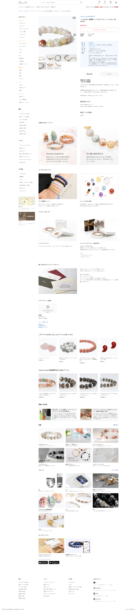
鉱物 (20, 70)
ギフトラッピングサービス (25, 159)
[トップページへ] (23, 3)
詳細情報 (109, 74)
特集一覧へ (115, 424)
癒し (48, 322)
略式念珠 (21, 58)
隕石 (20, 75)
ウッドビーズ (22, 46)
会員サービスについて (24, 156)
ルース (20, 49)
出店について (22, 188)
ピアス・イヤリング (23, 28)
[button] (40, 35)
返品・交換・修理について (25, 153)
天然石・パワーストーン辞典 (25, 182)
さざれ (20, 84)
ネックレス (21, 26)
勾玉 (20, 52)
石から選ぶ (21, 122)
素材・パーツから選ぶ (24, 116)
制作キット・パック (23, 102)
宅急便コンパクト (93, 44)
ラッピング (91, 46)
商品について (22, 148)
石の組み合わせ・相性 (24, 185)
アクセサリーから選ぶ (24, 113)
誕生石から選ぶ (22, 128)
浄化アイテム (22, 87)
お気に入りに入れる (100, 29)
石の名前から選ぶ (23, 589)
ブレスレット (22, 23)
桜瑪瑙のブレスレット (44, 327)
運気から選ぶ (22, 131)
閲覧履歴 (21, 176)
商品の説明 (89, 74)
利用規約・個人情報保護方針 (7, 609)
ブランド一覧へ (114, 470)
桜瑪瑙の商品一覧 (43, 325)
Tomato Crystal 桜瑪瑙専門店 (87, 16)
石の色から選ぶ (22, 125)
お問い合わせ (22, 162)
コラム (20, 179)
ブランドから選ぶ (23, 119)
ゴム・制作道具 (22, 99)
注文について (22, 151)
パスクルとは (22, 173)
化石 (20, 73)
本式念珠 (21, 61)
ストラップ (21, 37)
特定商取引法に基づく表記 (19, 609)
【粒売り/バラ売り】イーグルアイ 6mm (109, 358)
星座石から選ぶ (22, 133)
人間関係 (44, 322)
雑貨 (20, 90)
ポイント (21, 78)
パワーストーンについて (24, 145)
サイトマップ (22, 190)
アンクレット (22, 34)
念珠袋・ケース (22, 64)
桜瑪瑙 (81, 115)
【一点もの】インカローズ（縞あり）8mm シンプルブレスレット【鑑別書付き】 (68, 359)
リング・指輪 (22, 31)
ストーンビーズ (22, 43)
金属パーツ (21, 96)
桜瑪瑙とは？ (42, 324)
